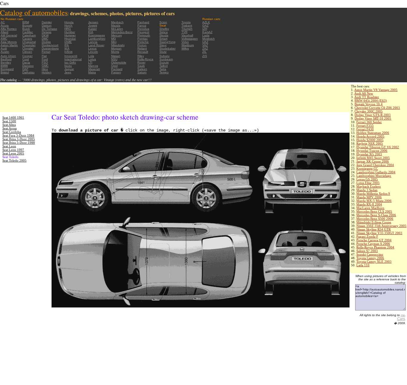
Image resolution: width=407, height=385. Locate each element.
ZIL (204, 51)
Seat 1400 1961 (13, 117)
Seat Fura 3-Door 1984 (18, 135)
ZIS (204, 56)
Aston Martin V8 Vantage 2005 (375, 90)
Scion (163, 22)
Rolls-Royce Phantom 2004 (375, 247)
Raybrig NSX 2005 (369, 143)
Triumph (186, 28)
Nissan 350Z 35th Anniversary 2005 (381, 226)
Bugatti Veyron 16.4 (369, 104)
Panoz (141, 25)
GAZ (205, 25)
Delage (47, 32)
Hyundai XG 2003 (369, 154)
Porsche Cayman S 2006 (373, 243)
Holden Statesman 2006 (372, 132)
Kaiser (92, 28)
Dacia (26, 62)
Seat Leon (9, 146)
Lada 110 (362, 265)
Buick (26, 28)
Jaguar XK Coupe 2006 (372, 161)
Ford (45, 59)
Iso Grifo (70, 62)
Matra (92, 72)
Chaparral (29, 42)
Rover (141, 62)
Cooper (27, 56)
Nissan (115, 56)
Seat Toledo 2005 (14, 160)
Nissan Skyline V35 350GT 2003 (379, 233)
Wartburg (187, 45)
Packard (116, 69)
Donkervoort (50, 45)
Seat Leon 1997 (13, 149)
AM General (9, 35)
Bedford (6, 59)
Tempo (164, 72)
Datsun (47, 25)
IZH (204, 28)
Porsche (143, 42)
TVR (184, 32)
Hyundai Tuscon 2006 (371, 150)
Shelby (164, 28)
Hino (45, 69)
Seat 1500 (9, 121)
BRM (25, 22)
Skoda (163, 35)
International (73, 59)
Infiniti (68, 51)
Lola (91, 56)
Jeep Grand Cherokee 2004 (375, 165)
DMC (45, 38)
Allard (4, 32)
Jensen (93, 22)
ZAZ (205, 48)
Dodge (46, 42)
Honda (69, 22)
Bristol (5, 72)
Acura (5, 25)
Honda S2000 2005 (369, 140)
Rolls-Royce (145, 59)
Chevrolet (28, 45)
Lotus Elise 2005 (368, 183)
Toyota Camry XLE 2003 (374, 261)
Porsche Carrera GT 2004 (374, 240)
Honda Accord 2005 (370, 136)
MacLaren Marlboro (370, 208)
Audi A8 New (363, 93)
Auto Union (8, 56)
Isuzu (68, 65)
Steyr (163, 45)
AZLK (206, 22)
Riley (140, 56)
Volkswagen (189, 38)
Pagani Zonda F (367, 236)
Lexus (92, 48)
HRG (67, 28)
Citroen (27, 51)
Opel (114, 65)
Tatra (162, 69)
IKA (66, 48)
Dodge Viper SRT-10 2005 (373, 118)
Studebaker (167, 48)
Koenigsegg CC (367, 168)
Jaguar (69, 69)
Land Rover (96, 45)
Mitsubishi (118, 45)
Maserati (94, 69)
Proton (142, 45)
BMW (4, 65)
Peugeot (143, 32)
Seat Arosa (9, 128)
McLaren (117, 28)
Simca (163, 32)
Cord (25, 59)
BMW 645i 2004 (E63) (371, 100)
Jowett (92, 25)
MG (113, 38)
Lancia (92, 42)
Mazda (115, 25)
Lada (205, 35)
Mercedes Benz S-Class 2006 (376, 215)
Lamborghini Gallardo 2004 (375, 172)
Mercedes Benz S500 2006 (374, 218)
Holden (47, 72)
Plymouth (143, 35)
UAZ (205, 42)
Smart (163, 38)
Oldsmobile (118, 62)
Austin (5, 51)
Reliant (142, 48)
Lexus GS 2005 (367, 179)
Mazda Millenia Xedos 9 (373, 193)
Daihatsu (28, 72)
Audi (4, 48)
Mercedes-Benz (122, 32)
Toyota (186, 22)
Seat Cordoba (11, 132)
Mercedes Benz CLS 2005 (374, 211)
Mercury (116, 35)
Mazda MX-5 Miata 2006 (374, 200)
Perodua (143, 28)
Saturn (142, 72)
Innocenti (70, 56)
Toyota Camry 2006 (370, 258)
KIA (90, 32)
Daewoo (28, 65)
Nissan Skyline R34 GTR (373, 229)
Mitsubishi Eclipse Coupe (373, 222)
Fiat (44, 56)
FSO (45, 62)
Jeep (67, 72)
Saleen (142, 69)
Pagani (116, 72)
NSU (114, 59)
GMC (45, 65)
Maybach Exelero (368, 186)
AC (3, 22)
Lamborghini (96, 38)
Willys (185, 48)
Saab (141, 65)
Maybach (117, 22)
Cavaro (27, 38)
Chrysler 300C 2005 (369, 111)
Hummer (70, 35)
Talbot (163, 65)
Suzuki (164, 62)
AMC (4, 38)
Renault (142, 51)
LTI (90, 62)
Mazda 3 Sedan (367, 190)
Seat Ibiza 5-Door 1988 (18, 142)
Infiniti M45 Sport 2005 (373, 158)
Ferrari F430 (365, 129)
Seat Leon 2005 (13, 153)
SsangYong (167, 42)
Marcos (93, 65)
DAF (25, 69)
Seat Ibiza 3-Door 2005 (18, 139)
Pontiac (142, 38)
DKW (45, 35)
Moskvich (208, 38)
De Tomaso (49, 28)
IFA (66, 45)
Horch (68, 25)
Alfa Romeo (9, 28)
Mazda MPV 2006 (369, 197)
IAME (68, 42)
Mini (113, 42)
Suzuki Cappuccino (369, 254)
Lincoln (93, 51)
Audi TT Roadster (366, 97)
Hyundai (70, 38)
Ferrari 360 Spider (369, 122)
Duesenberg (50, 48)
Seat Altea (9, 124)
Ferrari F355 (365, 125)
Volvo (185, 42)
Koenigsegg (96, 35)
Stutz (163, 51)
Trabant (186, 25)
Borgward (7, 69)
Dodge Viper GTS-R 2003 (373, 115)
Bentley (6, 62)
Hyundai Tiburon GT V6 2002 (377, 147)
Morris (115, 51)
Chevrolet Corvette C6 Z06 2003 (377, 107)
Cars (401, 319)
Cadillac (27, 32)
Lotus (92, 59)
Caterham (29, 35)
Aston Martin (9, 45)
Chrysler (27, 48)
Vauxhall (187, 35)
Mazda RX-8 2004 (369, 204)
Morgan (116, 48)
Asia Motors (9, 42)
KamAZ (207, 32)
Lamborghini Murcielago (373, 175)
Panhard (143, 22)
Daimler (47, 22)
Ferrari (46, 51)
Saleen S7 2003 (367, 251)
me (403, 315)
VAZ (205, 45)
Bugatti (27, 25)
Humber (69, 32)
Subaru (164, 56)
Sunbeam (166, 59)
